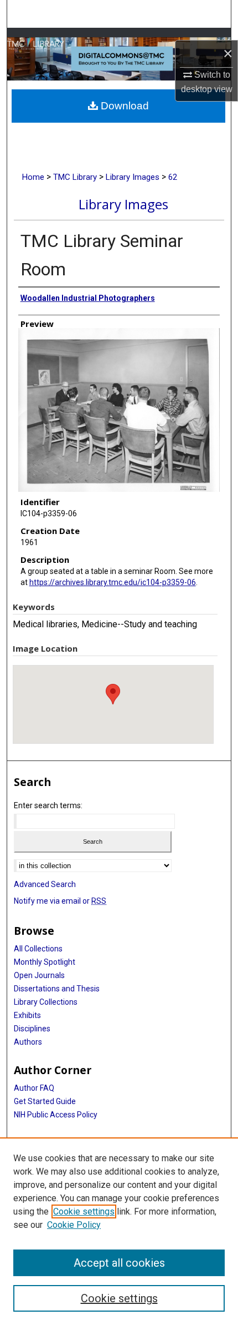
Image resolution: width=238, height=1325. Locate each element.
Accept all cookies (119, 1262)
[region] (119, 1231)
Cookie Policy (74, 1225)
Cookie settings (84, 1211)
